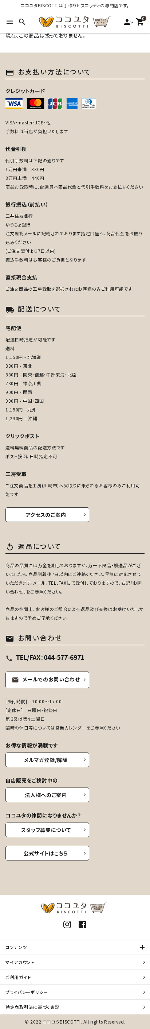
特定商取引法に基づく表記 (32, 1007)
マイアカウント (20, 962)
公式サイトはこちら (46, 853)
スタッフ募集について (46, 829)
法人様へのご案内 (46, 794)
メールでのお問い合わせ (46, 679)
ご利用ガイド (18, 977)
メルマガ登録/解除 (45, 759)
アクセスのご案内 (46, 514)
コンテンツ (16, 947)
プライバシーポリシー (26, 992)
